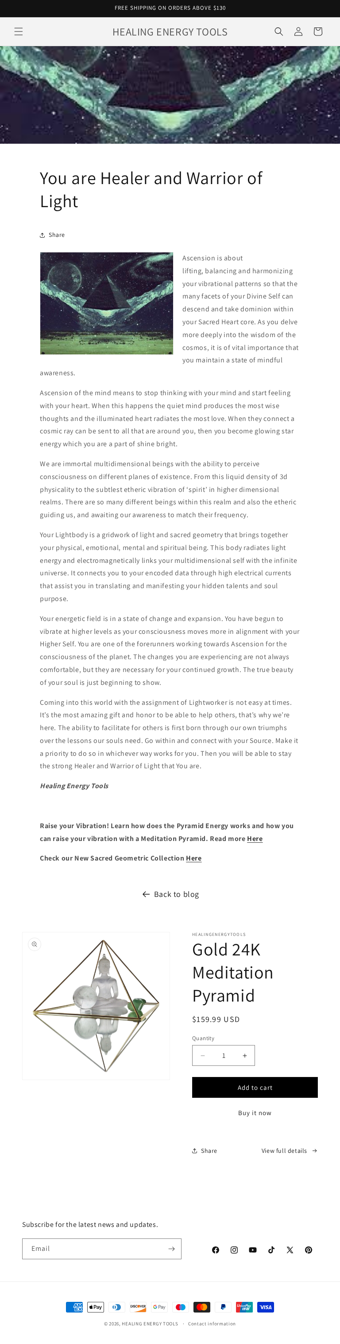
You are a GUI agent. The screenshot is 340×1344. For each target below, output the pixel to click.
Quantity (203, 1038)
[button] (18, 31)
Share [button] (57, 235)
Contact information (212, 1323)
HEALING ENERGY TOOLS (150, 1323)
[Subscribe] (171, 1248)
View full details (284, 1151)
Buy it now (255, 1112)
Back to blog (176, 894)
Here (255, 838)
